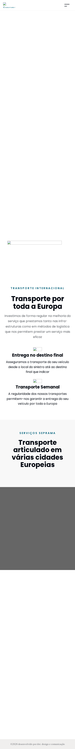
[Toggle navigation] (67, 5)
